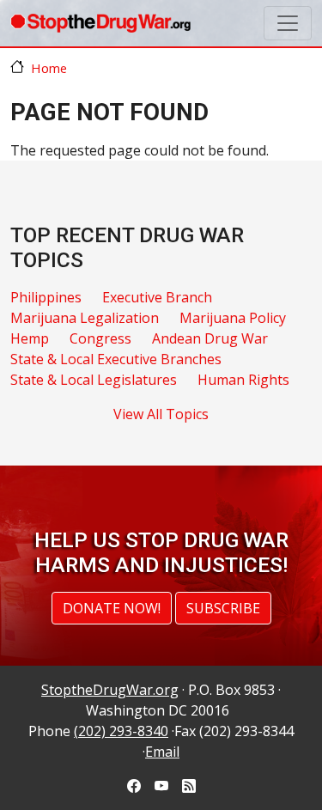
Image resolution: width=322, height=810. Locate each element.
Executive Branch (157, 297)
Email (162, 751)
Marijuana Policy (232, 317)
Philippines (46, 297)
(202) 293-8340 (121, 731)
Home (49, 67)
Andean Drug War (210, 338)
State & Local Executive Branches (116, 359)
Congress (100, 338)
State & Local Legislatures (93, 379)
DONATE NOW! (112, 608)
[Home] (100, 23)
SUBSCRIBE (223, 608)
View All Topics (161, 414)
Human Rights (243, 379)
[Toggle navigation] (288, 23)
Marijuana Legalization (84, 317)
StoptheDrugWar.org (110, 689)
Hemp (29, 338)
